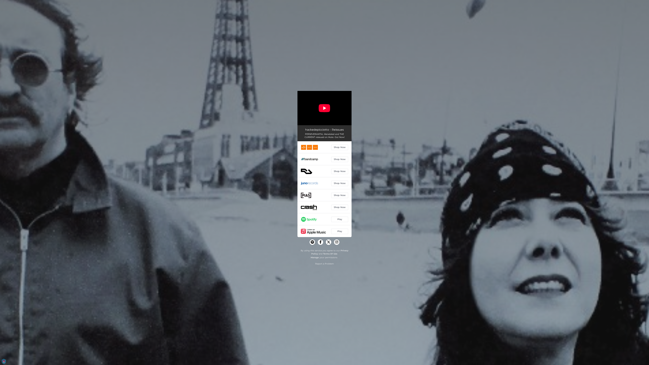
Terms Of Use (330, 253)
